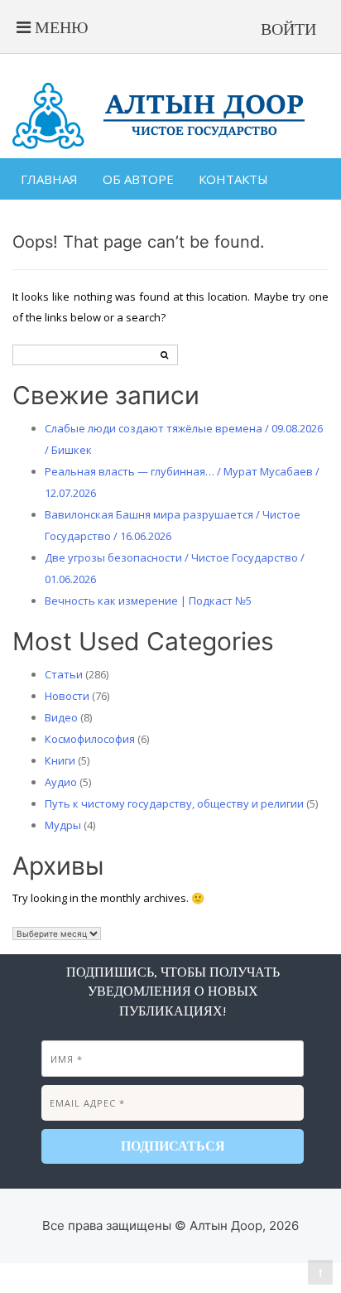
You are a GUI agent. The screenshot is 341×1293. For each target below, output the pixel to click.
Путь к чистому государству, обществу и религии (174, 803)
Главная (49, 179)
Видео (61, 717)
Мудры (63, 825)
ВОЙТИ (288, 29)
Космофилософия (90, 738)
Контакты (233, 179)
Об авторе (138, 179)
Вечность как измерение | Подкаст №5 (148, 600)
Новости (67, 695)
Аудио (61, 781)
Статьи (64, 674)
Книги (60, 760)
